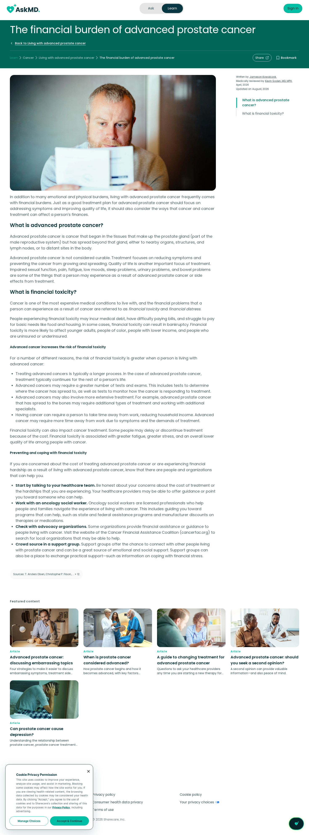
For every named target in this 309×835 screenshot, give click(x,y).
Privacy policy (103, 794)
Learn (14, 58)
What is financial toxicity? (263, 113)
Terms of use (103, 809)
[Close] (88, 771)
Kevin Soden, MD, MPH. (278, 81)
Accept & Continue (69, 821)
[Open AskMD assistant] (296, 823)
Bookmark (289, 58)
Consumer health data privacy (117, 802)
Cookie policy (191, 794)
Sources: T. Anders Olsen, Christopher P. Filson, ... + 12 (46, 574)
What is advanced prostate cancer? (265, 102)
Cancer (28, 58)
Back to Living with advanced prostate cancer (50, 43)
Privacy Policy (61, 807)
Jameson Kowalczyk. (263, 77)
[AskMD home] (23, 8)
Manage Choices (29, 821)
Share (259, 58)
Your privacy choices (197, 802)
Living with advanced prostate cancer (66, 58)
